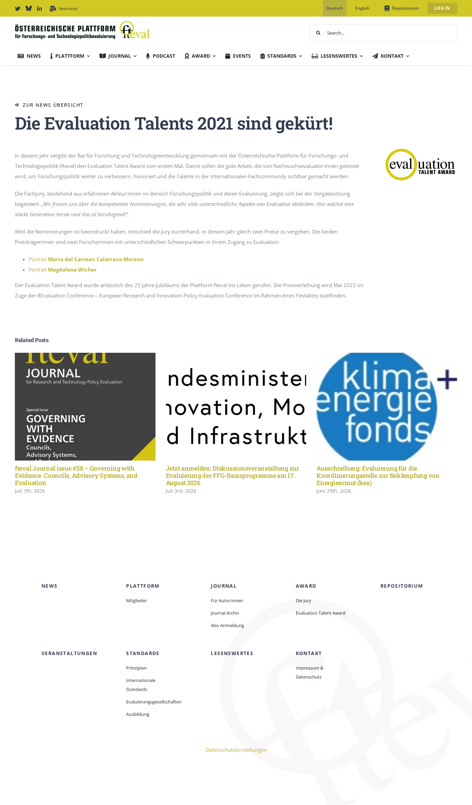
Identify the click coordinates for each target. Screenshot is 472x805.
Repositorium (401, 586)
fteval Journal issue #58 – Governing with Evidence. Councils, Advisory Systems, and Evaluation (75, 407)
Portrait (86, 259)
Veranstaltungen (69, 653)
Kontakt (309, 653)
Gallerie (95, 407)
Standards (143, 653)
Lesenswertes (232, 653)
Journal (224, 586)
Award (306, 586)
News (49, 586)
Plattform (143, 586)
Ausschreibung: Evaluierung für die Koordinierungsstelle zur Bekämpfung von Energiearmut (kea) (377, 407)
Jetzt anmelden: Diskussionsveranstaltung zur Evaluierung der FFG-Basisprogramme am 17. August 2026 (226, 407)
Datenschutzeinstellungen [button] (236, 749)
